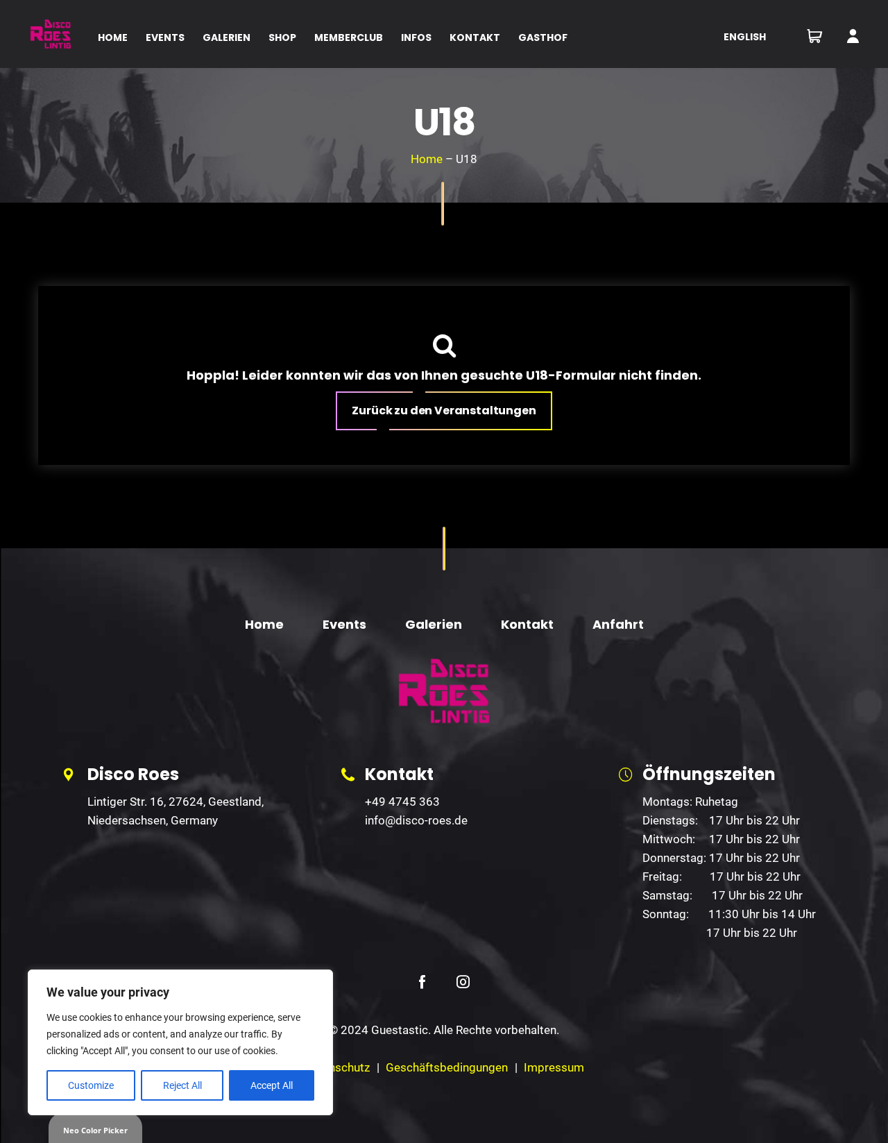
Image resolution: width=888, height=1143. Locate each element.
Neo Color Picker (95, 1130)
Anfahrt (618, 624)
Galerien (433, 624)
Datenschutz (337, 1067)
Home (427, 159)
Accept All (271, 1085)
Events (344, 624)
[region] (180, 1042)
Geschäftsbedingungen (447, 1067)
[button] (444, 410)
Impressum (554, 1067)
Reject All (182, 1085)
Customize (91, 1085)
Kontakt (527, 624)
